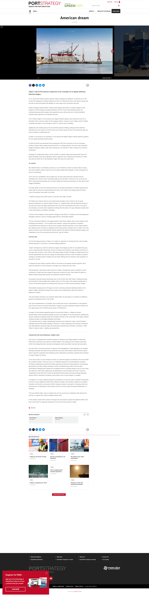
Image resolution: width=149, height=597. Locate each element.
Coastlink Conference (37, 559)
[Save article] (87, 85)
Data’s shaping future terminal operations (56, 470)
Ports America (32, 417)
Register (109, 2)
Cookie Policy (69, 586)
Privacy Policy (79, 586)
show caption (106, 78)
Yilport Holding (59, 417)
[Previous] (36, 51)
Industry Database (36, 557)
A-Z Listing (106, 559)
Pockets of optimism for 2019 (38, 483)
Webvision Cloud (78, 591)
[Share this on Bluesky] (40, 85)
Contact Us (106, 557)
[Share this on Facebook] (30, 85)
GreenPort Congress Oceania (88, 559)
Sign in (69, 82)
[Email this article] (43, 85)
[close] (88, 82)
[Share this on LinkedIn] (36, 85)
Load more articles (58, 494)
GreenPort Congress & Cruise (65, 559)
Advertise (59, 557)
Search (118, 5)
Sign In (116, 2)
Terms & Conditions (58, 586)
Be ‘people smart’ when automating (77, 457)
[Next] (113, 51)
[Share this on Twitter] (33, 85)
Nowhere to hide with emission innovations (77, 483)
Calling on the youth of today (38, 456)
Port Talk (33, 407)
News (31, 454)
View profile (32, 419)
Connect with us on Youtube (51, 578)
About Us (82, 557)
